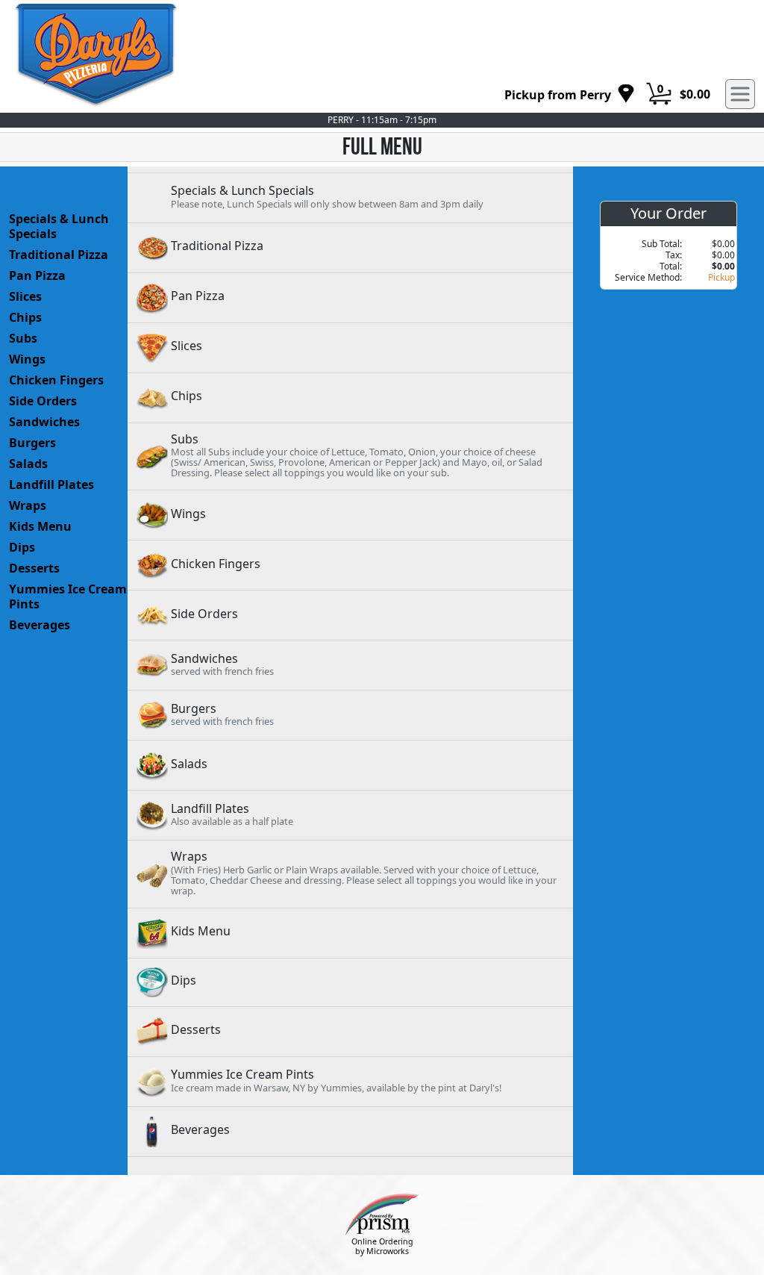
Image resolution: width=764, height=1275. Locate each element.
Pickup (721, 277)
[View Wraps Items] (350, 874)
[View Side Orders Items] (350, 615)
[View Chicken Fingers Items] (350, 565)
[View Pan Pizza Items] (350, 297)
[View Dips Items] (350, 982)
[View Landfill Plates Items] (350, 815)
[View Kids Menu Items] (350, 933)
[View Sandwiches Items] (350, 665)
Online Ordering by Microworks (382, 1246)
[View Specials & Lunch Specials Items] (350, 197)
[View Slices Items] (350, 347)
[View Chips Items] (350, 398)
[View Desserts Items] (350, 1031)
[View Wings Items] (350, 515)
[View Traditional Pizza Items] (350, 247)
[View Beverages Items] (350, 1131)
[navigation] (569, 94)
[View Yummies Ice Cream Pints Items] (350, 1081)
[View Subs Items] (350, 456)
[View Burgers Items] (350, 715)
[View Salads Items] (350, 765)
